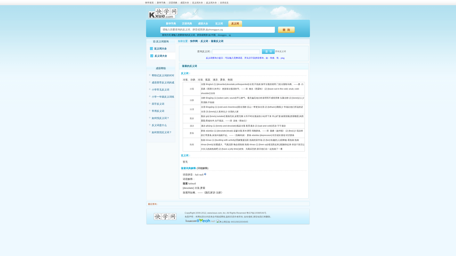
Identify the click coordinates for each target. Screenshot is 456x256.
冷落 (192, 89)
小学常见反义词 (160, 89)
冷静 (192, 100)
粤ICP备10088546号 (256, 213)
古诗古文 (224, 2)
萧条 (192, 133)
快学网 (194, 41)
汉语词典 (173, 2)
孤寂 (192, 118)
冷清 (192, 109)
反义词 (204, 41)
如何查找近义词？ (162, 132)
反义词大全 (211, 2)
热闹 (192, 144)
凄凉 (192, 126)
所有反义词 (280, 51)
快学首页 (149, 2)
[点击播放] (205, 174)
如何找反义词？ (160, 118)
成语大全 (184, 2)
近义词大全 (197, 2)
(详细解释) (202, 168)
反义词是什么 (159, 125)
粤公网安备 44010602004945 (233, 222)
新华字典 (161, 2)
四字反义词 (158, 104)
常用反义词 (158, 111)
